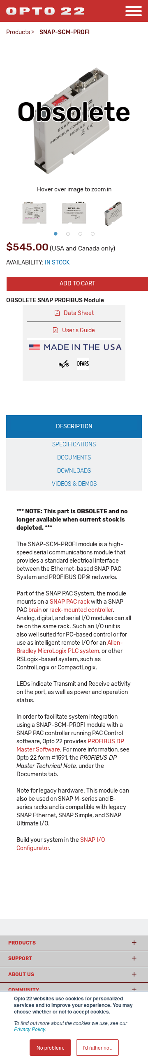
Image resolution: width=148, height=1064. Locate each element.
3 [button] (80, 234)
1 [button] (55, 234)
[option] (34, 212)
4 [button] (92, 234)
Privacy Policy (29, 1028)
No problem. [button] (50, 1047)
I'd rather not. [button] (97, 1047)
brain (35, 610)
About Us (21, 974)
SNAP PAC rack (70, 601)
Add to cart (77, 283)
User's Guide (78, 330)
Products (18, 32)
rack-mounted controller (81, 610)
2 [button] (68, 234)
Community (23, 990)
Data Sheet (79, 313)
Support (20, 958)
